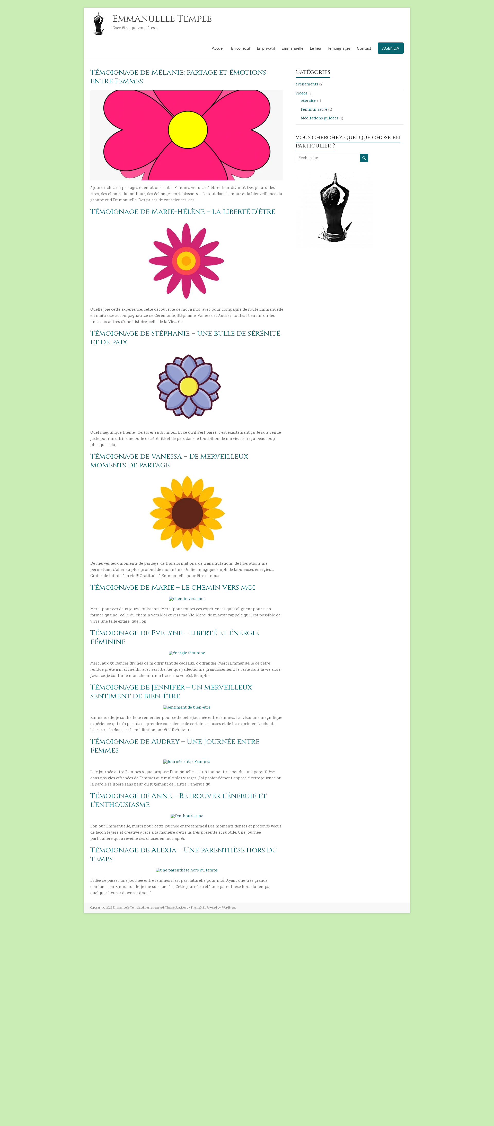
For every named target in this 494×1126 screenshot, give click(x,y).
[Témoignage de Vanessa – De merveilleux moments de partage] (186, 477)
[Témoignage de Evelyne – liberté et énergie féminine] (187, 653)
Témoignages (339, 48)
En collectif (240, 48)
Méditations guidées (319, 118)
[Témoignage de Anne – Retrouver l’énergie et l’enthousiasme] (187, 816)
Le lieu (315, 48)
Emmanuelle (292, 48)
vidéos (301, 94)
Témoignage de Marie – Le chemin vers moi (172, 587)
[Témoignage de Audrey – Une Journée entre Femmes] (186, 762)
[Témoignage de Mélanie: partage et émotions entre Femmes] (186, 93)
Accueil (218, 48)
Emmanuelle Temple (162, 19)
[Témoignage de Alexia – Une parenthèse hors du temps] (187, 871)
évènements (307, 85)
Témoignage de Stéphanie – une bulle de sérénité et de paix (185, 338)
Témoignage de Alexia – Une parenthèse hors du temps (183, 854)
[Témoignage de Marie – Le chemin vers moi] (187, 599)
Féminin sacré (314, 110)
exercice (308, 101)
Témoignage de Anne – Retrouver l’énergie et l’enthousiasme (178, 800)
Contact (364, 48)
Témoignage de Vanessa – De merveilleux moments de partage (169, 461)
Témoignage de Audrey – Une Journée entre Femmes (175, 746)
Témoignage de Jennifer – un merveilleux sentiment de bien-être (171, 692)
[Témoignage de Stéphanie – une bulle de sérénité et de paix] (187, 354)
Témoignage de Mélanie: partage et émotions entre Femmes (178, 77)
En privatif (266, 48)
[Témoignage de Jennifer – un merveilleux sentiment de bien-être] (186, 708)
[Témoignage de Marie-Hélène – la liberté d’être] (187, 223)
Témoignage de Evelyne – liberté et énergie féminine (174, 637)
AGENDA (390, 48)
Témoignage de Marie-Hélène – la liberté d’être (182, 211)
